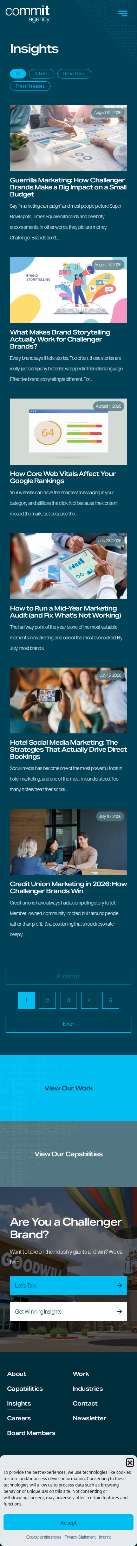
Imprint (105, 1537)
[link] (68, 177)
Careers (19, 1418)
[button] (129, 1462)
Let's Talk (25, 1285)
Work (81, 1374)
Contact (85, 1403)
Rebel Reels (74, 73)
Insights (19, 1403)
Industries (88, 1388)
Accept (68, 1522)
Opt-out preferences (43, 1537)
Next (68, 1024)
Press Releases (30, 86)
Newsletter (89, 1418)
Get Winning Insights (38, 1311)
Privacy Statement (80, 1537)
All (18, 73)
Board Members (31, 1433)
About (16, 1374)
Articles (41, 73)
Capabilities (25, 1388)
